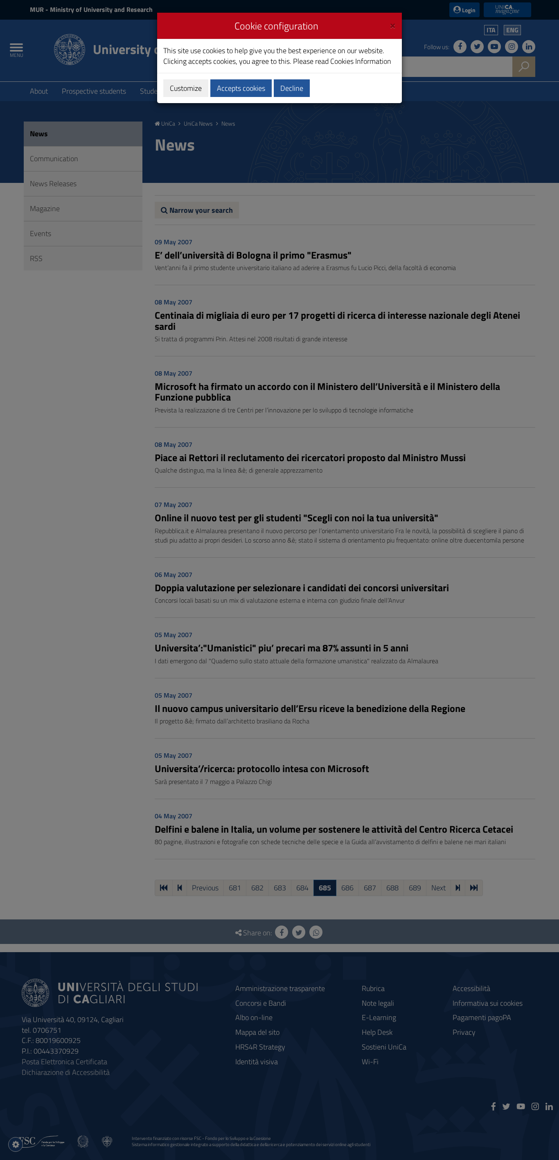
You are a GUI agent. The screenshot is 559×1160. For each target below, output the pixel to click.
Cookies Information (360, 61)
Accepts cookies (241, 88)
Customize (186, 88)
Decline (291, 88)
